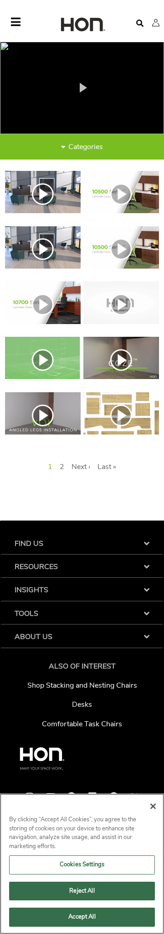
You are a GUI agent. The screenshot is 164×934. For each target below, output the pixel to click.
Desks (82, 704)
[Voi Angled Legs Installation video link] (43, 432)
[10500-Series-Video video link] (121, 266)
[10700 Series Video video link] (43, 322)
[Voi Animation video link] (121, 432)
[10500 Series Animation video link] (43, 211)
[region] (82, 864)
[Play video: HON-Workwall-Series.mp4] (82, 87)
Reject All (81, 891)
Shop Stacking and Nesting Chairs (82, 685)
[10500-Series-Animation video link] (43, 266)
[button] (155, 22)
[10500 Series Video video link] (121, 211)
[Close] (153, 806)
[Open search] (140, 23)
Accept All (81, 917)
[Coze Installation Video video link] (121, 377)
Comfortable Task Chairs (82, 724)
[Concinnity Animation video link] (121, 322)
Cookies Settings (82, 864)
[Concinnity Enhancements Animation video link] (43, 377)
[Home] (82, 25)
